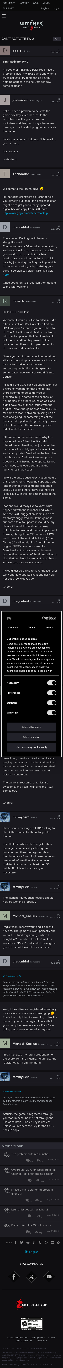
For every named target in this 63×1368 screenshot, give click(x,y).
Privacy (51, 1337)
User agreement (38, 1337)
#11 (55, 961)
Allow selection (31, 737)
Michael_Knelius (25, 916)
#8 (55, 817)
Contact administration (17, 1337)
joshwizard (20, 100)
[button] (4, 16)
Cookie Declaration (24, 1340)
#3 (55, 174)
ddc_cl (17, 51)
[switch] (51, 692)
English (33, 1252)
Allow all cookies (31, 727)
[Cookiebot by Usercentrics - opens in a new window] (43, 618)
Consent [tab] (13, 627)
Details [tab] (32, 627)
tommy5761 (21, 817)
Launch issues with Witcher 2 (29, 1209)
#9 (55, 887)
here (6, 274)
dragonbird (21, 227)
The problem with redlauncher (30, 1154)
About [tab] (49, 627)
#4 (55, 227)
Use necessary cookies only (31, 747)
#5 (55, 301)
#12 (55, 1044)
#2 (55, 100)
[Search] (57, 39)
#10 (55, 916)
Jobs (36, 2)
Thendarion (21, 174)
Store (46, 2)
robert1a (19, 301)
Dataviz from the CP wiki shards (31, 1225)
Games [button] (23, 3)
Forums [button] (8, 3)
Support (8, 8)
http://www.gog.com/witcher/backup (25, 213)
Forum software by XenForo (27, 1364)
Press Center (41, 1340)
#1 (55, 51)
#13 (55, 1077)
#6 (55, 601)
